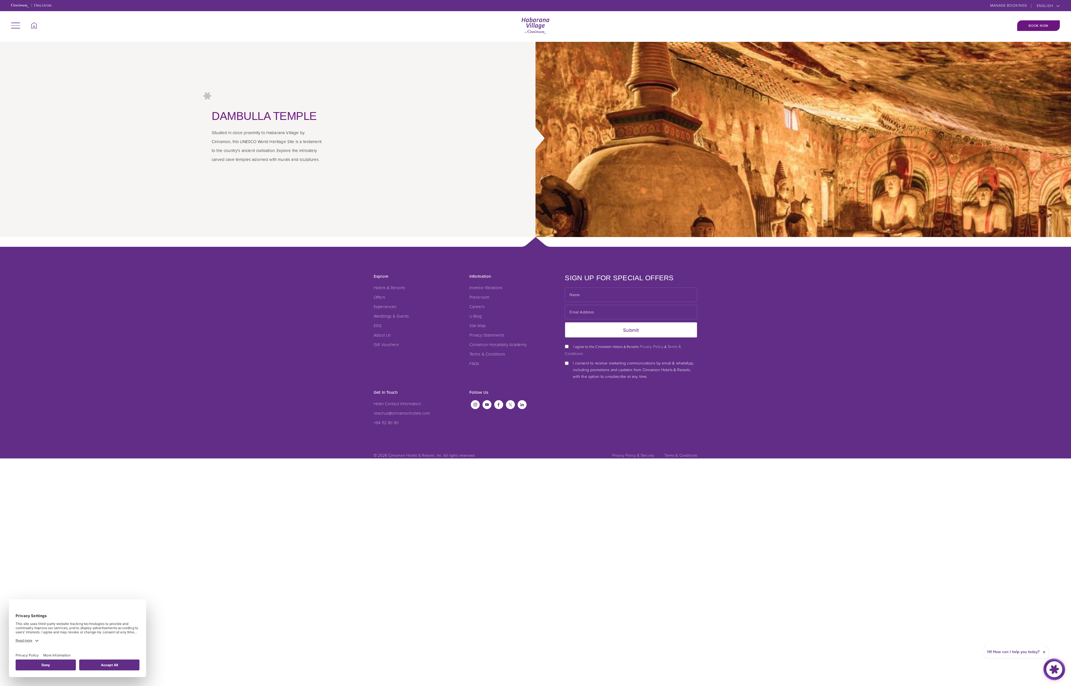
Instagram (475, 404)
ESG (378, 325)
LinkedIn (522, 404)
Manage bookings (1008, 5)
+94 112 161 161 (386, 422)
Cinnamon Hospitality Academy (498, 344)
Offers (379, 297)
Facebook (498, 404)
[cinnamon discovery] (31, 6)
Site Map (477, 325)
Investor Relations (486, 287)
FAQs (474, 363)
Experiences (385, 306)
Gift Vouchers (386, 344)
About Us (382, 335)
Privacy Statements (487, 335)
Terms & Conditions (487, 354)
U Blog (475, 316)
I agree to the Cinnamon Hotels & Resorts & (623, 349)
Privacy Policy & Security (633, 455)
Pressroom (479, 297)
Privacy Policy (652, 346)
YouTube (487, 404)
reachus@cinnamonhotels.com (402, 413)
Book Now (1038, 25)
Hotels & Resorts (389, 287)
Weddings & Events (391, 316)
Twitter (510, 404)
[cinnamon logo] (535, 25)
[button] (15, 25)
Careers (476, 306)
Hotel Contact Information (397, 403)
